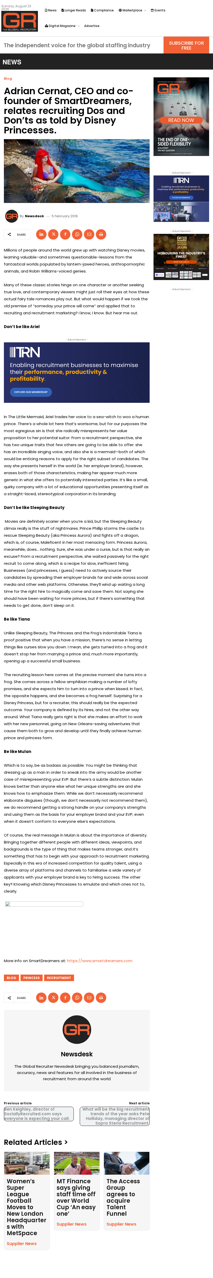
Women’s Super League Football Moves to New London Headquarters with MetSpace (26, 1207)
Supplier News (22, 1244)
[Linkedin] (41, 234)
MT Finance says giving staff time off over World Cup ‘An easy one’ (76, 1197)
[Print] (101, 234)
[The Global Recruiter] (19, 21)
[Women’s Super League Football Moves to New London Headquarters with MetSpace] (27, 1163)
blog (11, 978)
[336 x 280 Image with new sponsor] (181, 257)
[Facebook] (65, 234)
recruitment (59, 978)
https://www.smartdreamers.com (99, 960)
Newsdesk (34, 216)
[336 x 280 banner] (181, 198)
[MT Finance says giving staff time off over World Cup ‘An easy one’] (76, 1163)
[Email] (89, 234)
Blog (8, 78)
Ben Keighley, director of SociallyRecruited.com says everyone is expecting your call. (37, 1113)
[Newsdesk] (12, 216)
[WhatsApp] (77, 234)
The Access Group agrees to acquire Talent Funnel (123, 1197)
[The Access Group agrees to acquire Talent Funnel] (126, 1163)
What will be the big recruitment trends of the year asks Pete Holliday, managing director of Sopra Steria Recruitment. (115, 1116)
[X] (53, 234)
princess (31, 978)
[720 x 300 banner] (77, 372)
